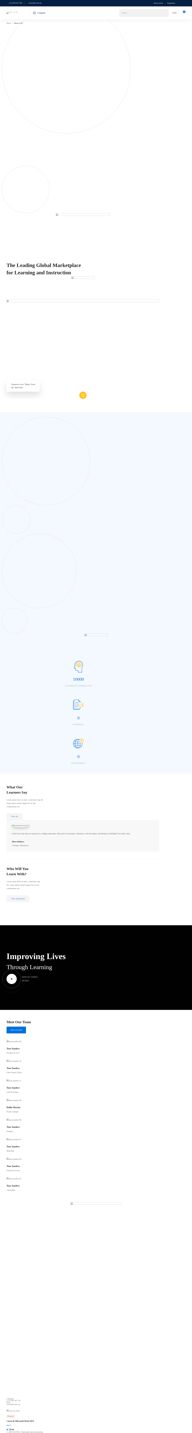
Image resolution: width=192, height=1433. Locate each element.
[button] (15, 816)
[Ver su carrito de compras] (183, 13)
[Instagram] (13, 1407)
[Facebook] (7, 1407)
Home (9, 23)
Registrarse (171, 3)
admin (9, 1425)
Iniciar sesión (158, 3)
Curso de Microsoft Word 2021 (20, 1421)
